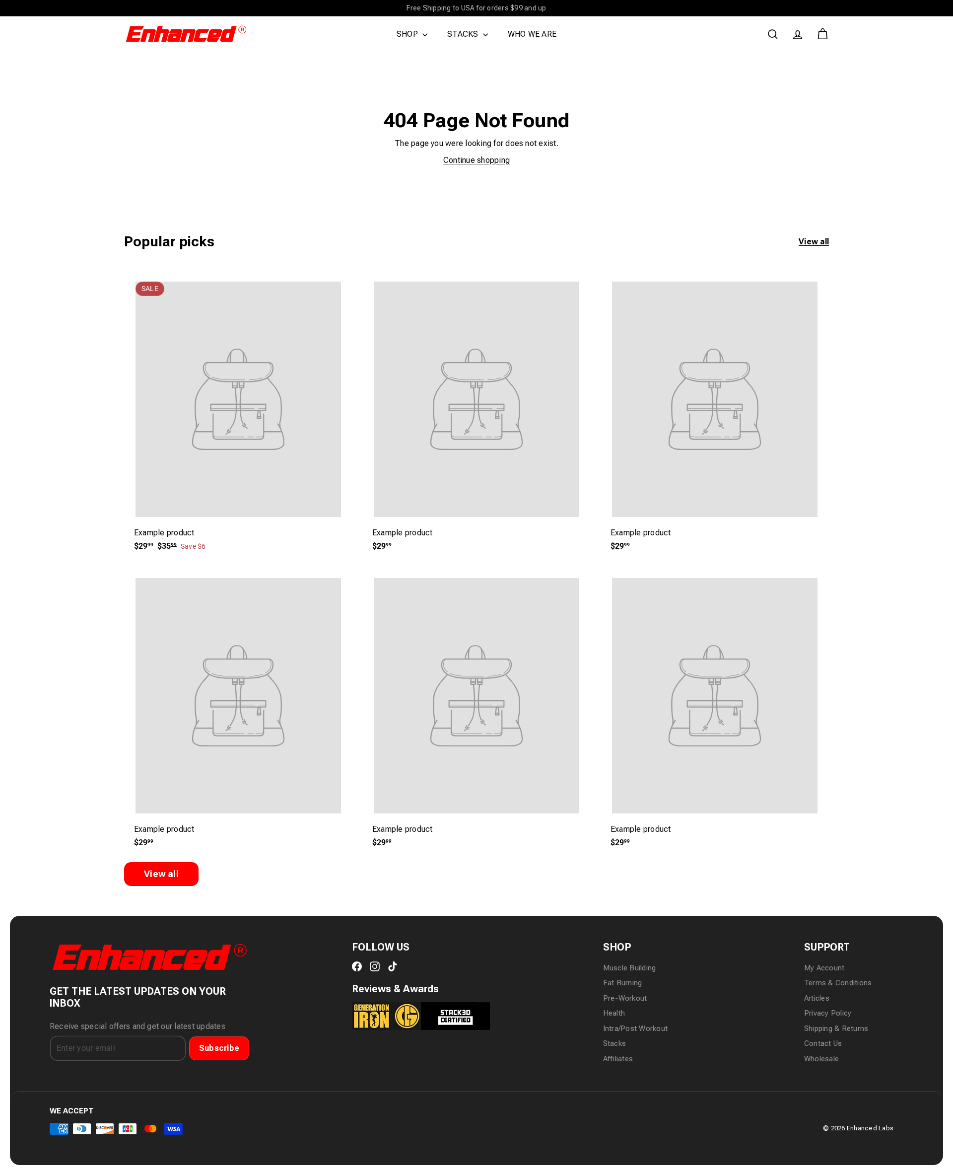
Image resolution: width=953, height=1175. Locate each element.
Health (614, 1013)
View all (814, 241)
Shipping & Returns (836, 1028)
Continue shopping (476, 160)
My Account (824, 967)
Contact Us (823, 1043)
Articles (816, 998)
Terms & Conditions (838, 982)
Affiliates (618, 1058)
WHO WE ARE (532, 34)
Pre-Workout (625, 998)
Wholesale (821, 1058)
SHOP (408, 34)
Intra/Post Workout (635, 1028)
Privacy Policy (827, 1013)
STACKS (463, 34)
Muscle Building (629, 967)
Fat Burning (622, 982)
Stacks (614, 1043)
